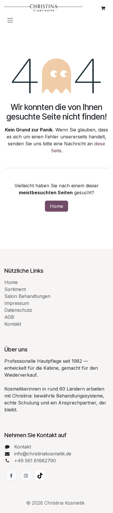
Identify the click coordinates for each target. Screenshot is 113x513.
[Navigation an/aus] (10, 20)
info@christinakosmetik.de (42, 454)
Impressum (16, 303)
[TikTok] (40, 475)
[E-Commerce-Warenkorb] (103, 8)
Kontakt (12, 324)
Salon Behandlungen (27, 296)
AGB (9, 317)
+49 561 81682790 (35, 460)
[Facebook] (11, 475)
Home (56, 206)
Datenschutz (18, 310)
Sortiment (15, 289)
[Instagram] (26, 475)
